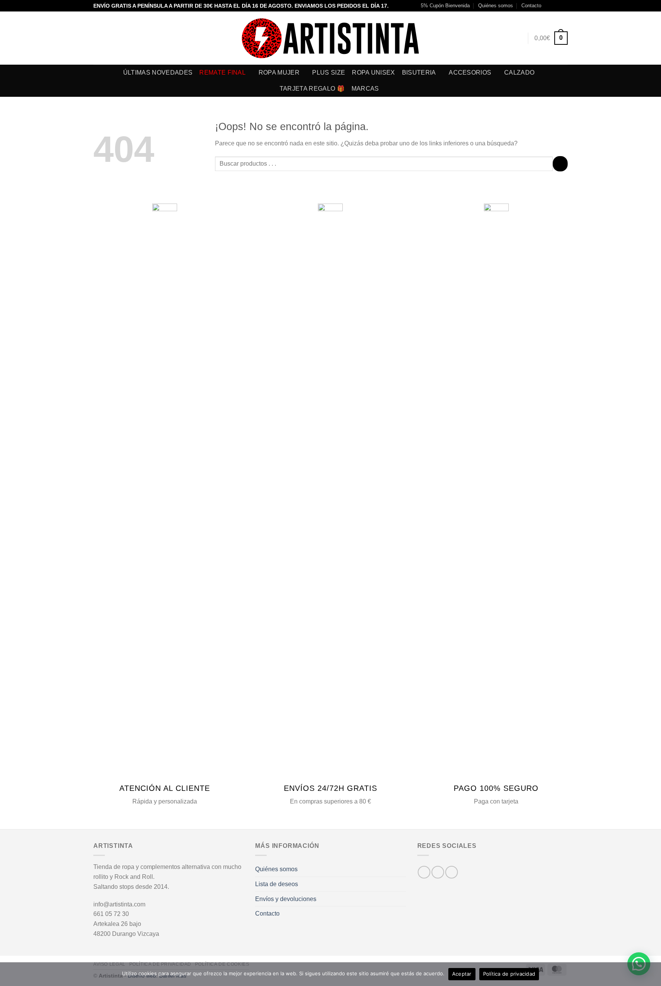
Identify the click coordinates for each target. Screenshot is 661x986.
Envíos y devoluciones (285, 899)
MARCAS (365, 88)
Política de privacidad (509, 974)
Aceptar (462, 974)
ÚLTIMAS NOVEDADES (157, 72)
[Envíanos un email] (564, 5)
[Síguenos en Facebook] (549, 5)
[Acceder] (517, 38)
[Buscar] (503, 38)
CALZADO (519, 72)
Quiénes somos (495, 5)
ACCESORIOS (470, 72)
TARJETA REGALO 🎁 (312, 88)
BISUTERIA (419, 72)
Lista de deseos (276, 884)
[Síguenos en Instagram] (556, 5)
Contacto (531, 5)
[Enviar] (560, 163)
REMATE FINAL (222, 72)
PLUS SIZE (328, 72)
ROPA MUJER (279, 72)
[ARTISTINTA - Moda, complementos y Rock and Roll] (330, 38)
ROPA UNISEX (373, 72)
